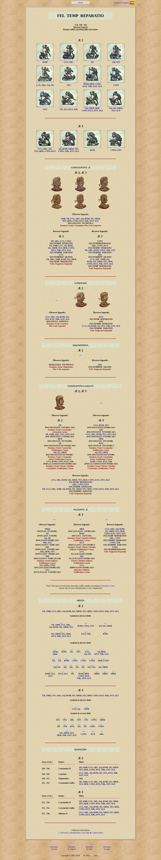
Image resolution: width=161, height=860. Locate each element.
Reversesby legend (72, 848)
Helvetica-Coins (107, 586)
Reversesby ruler (107, 848)
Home (80, 3)
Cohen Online (97, 833)
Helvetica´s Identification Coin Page (75, 833)
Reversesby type (54, 848)
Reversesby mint (89, 848)
